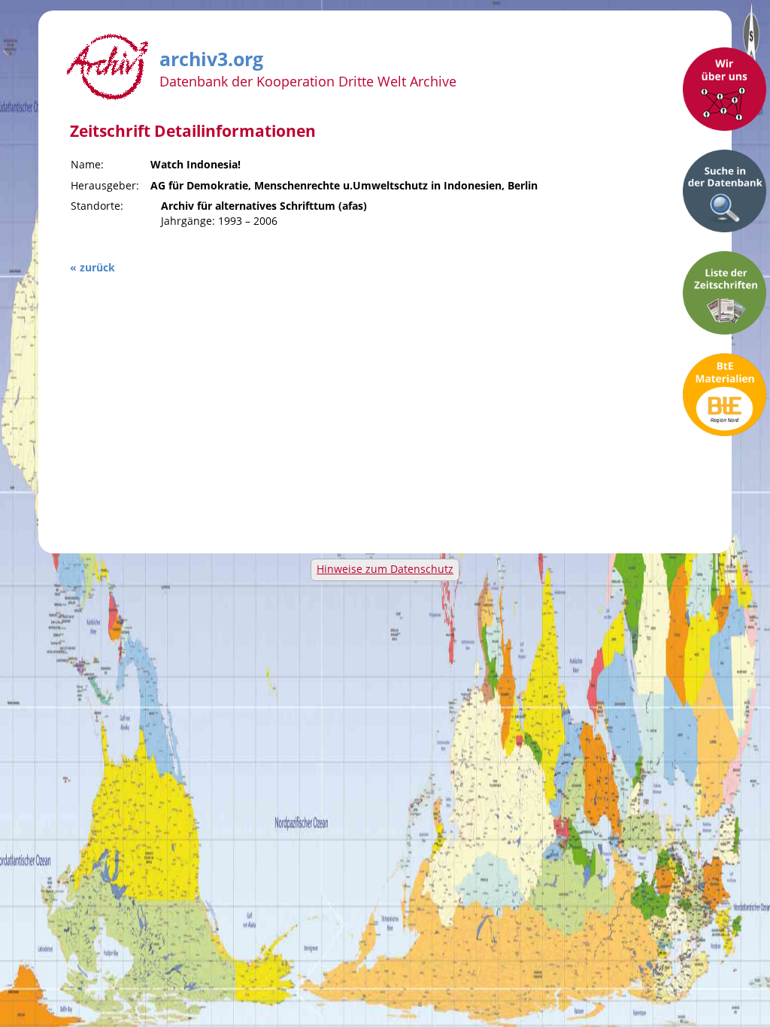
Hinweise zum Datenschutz (385, 569)
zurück (97, 267)
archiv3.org (211, 56)
